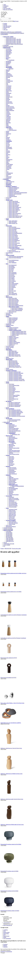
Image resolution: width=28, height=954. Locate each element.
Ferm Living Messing (13, 239)
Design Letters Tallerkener (14, 209)
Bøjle (7, 65)
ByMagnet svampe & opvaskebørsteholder (18, 192)
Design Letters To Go (13, 214)
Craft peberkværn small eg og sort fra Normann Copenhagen (14, 614)
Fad (7, 78)
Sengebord (8, 139)
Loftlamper (8, 116)
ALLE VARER (6, 545)
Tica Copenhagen (7, 938)
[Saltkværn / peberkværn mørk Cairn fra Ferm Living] (9, 797)
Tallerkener (11, 492)
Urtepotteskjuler (9, 173)
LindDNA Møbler (13, 341)
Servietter (8, 144)
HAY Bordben (12, 267)
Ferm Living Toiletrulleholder (15, 245)
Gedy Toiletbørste (12, 262)
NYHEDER (11, 33)
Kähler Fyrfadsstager (13, 317)
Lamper (7, 111)
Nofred (7, 368)
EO (6, 224)
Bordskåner (8, 62)
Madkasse (8, 120)
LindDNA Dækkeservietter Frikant (18, 333)
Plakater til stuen (12, 515)
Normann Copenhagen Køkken (15, 375)
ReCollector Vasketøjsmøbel (15, 405)
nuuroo (7, 381)
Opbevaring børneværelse (14, 450)
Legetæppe (8, 114)
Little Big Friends (10, 325)
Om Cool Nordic (7, 8)
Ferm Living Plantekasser (14, 240)
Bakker (7, 55)
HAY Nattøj (11, 282)
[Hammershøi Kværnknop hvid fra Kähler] (9, 889)
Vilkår (4, 4)
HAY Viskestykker (13, 293)
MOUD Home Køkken (14, 363)
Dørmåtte (8, 77)
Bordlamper (8, 61)
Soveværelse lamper (13, 503)
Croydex (8, 198)
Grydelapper (8, 85)
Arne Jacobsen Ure (10, 181)
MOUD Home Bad (13, 360)
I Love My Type (9, 313)
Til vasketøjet (9, 165)
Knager (7, 100)
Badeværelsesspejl (13, 425)
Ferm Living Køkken (13, 235)
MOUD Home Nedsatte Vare (15, 367)
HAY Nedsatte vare (13, 294)
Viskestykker (9, 176)
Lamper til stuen (12, 513)
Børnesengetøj (12, 445)
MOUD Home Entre (13, 362)
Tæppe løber (8, 168)
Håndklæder (8, 93)
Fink (7, 254)
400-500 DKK (9, 536)
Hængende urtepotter (13, 522)
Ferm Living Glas (12, 230)
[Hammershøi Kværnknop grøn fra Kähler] (9, 869)
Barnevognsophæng (13, 438)
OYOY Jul (11, 400)
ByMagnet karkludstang (14, 187)
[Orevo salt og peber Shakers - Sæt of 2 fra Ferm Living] (9, 701)
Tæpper (7, 169)
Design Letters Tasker (13, 211)
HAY (4, 934)
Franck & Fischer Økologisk (15, 257)
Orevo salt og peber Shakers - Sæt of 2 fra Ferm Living (12, 703)
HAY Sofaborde (12, 287)
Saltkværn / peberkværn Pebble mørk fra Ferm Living (12, 824)
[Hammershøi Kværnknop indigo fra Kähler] (9, 909)
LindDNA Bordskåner (13, 327)
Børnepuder (11, 444)
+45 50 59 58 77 (6, 922)
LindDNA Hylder (12, 338)
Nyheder (5, 24)
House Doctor (6, 936)
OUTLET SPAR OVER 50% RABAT (14, 44)
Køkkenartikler (9, 109)
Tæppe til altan (12, 524)
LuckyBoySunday (10, 346)
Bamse (7, 56)
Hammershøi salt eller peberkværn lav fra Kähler (11, 591)
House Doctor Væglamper (17, 309)
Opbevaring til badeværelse (14, 430)
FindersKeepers (9, 252)
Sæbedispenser (9, 159)
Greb (7, 84)
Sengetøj (8, 142)
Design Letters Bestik (13, 201)
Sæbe (7, 158)
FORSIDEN (6, 33)
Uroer (7, 171)
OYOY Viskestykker (13, 396)
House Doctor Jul (12, 311)
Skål (7, 149)
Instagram (5, 946)
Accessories (8, 49)
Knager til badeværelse (14, 428)
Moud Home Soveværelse (14, 365)
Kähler (4, 937)
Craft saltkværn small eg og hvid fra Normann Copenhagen (13, 638)
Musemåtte (8, 122)
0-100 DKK (8, 531)
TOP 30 (5, 542)
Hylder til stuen (12, 510)
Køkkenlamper (12, 483)
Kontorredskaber (12, 471)
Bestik (10, 476)
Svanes (7, 407)
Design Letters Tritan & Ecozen (15, 216)
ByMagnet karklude (13, 189)
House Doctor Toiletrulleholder (15, 310)
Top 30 (4, 28)
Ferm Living (6, 933)
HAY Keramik (12, 276)
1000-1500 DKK (9, 538)
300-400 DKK (9, 535)
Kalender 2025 (9, 96)
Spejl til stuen (11, 518)
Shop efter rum (6, 27)
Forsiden (5, 23)
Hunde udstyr (9, 90)
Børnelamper (9, 66)
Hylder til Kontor (12, 467)
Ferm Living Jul (12, 250)
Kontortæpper (12, 472)
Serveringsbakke (12, 489)
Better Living (9, 182)
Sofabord (8, 152)
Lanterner (8, 112)
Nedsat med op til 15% (11, 38)
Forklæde (8, 79)
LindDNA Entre (12, 336)
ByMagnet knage (12, 190)
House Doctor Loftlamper (16, 308)
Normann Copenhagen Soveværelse (16, 379)
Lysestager (8, 117)
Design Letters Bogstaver (14, 202)
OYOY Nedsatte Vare (13, 398)
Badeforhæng (9, 52)
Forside (2, 548)
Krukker (8, 105)
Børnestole (11, 68)
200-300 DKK (9, 533)
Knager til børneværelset (14, 448)
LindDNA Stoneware (13, 343)
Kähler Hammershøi (13, 319)
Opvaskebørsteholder (13, 488)
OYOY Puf (11, 394)
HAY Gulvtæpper (12, 272)
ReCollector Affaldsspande (14, 402)
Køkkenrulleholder (10, 110)
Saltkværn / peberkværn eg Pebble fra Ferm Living (11, 773)
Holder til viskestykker (13, 478)
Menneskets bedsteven (11, 526)
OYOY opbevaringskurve (14, 391)
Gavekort (8, 82)
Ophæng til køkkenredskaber (17, 486)
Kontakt (5, 7)
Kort (7, 104)
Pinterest (5, 945)
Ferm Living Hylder (13, 231)
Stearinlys (8, 154)
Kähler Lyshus (12, 321)
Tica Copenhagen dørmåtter (15, 410)
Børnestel (8, 69)
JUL (4, 546)
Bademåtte (8, 53)
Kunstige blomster (10, 106)
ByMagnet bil (12, 195)
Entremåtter (11, 461)
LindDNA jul (11, 344)
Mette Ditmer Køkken (13, 352)
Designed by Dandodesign (6, 951)
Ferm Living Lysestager (14, 238)
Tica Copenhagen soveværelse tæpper (17, 416)
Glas (7, 83)
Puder (7, 135)
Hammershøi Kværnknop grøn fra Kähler (9, 871)
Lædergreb (8, 119)
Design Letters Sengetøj (14, 208)
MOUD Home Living (13, 364)
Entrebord (11, 460)
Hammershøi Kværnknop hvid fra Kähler (9, 890)
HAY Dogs (11, 270)
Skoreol (7, 146)
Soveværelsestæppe (13, 504)
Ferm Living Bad (12, 227)
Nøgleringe (8, 126)
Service (7, 143)
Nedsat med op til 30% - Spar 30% (13, 40)
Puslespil (8, 137)
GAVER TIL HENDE (8, 529)
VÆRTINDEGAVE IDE (8, 543)
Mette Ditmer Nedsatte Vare (15, 355)
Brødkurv (8, 63)
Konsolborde (11, 60)
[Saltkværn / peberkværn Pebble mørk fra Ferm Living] (9, 823)
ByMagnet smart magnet (14, 191)
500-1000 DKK (9, 537)
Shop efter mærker (7, 26)
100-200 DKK (9, 532)
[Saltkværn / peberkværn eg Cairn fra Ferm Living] (9, 747)
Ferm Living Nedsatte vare (14, 251)
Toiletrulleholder (12, 432)
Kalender (8, 95)
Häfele (7, 295)
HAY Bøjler (11, 268)
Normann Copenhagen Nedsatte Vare (17, 380)
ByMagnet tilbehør (13, 196)
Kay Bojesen (9, 315)
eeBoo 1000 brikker (13, 220)
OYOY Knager (12, 387)
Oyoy (4, 931)
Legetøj (7, 115)
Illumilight (8, 314)
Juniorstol (11, 446)
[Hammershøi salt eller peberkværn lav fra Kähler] (9, 590)
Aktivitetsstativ (12, 437)
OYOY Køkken (12, 389)
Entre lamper (11, 457)
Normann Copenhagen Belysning (16, 373)
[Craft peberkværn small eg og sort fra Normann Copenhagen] (9, 613)
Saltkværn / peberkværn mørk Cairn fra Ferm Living (12, 799)
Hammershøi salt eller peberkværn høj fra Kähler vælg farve (13, 573)
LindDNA (5, 929)
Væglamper (8, 177)
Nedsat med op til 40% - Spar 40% (13, 41)
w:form (7, 417)
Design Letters (6, 932)
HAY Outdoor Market (13, 283)
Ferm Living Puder (13, 241)
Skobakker (11, 465)
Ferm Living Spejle (13, 244)
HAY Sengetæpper (13, 284)
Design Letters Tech (13, 212)
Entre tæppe (11, 459)
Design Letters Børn (13, 203)
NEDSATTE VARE (5, 32)
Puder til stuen (12, 516)
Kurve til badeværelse (13, 429)
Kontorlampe (11, 470)
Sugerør (7, 157)
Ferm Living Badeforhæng (14, 228)
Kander (7, 98)
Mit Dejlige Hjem (10, 358)
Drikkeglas (11, 477)
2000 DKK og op (10, 541)
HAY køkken (11, 278)
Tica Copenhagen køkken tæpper (16, 412)
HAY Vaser (11, 292)
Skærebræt (11, 491)
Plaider (7, 132)
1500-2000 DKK (9, 540)
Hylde (7, 92)
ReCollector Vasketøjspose (14, 406)
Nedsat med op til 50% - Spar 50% (13, 42)
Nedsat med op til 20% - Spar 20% (13, 39)
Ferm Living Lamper (13, 236)
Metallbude (8, 348)
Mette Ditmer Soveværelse (14, 354)
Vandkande (8, 174)
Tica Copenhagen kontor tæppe (15, 411)
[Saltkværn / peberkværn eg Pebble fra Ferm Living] (9, 772)
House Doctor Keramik (14, 300)
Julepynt (8, 94)
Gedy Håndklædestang (14, 260)
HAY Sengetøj (12, 286)
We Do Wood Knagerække (14, 419)
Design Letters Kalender (14, 204)
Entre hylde (11, 456)
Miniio (7, 357)
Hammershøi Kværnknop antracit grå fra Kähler (11, 844)
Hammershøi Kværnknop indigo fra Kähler (10, 910)
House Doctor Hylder (13, 299)
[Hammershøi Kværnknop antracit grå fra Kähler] (9, 843)
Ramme (7, 138)
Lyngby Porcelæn (10, 347)
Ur (6, 170)
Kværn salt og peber (10, 108)
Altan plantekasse (12, 521)
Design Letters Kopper (13, 206)
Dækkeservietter (9, 76)
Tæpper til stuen (12, 519)
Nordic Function (9, 369)
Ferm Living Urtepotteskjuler (17, 249)
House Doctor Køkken (13, 304)
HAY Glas (11, 271)
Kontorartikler (9, 101)
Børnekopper (11, 439)
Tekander (11, 493)
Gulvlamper (8, 87)
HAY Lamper (12, 279)
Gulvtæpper (8, 88)
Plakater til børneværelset (14, 451)
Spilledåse (11, 452)
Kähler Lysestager (12, 320)
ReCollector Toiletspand (14, 403)
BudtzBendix (9, 185)
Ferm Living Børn (13, 229)
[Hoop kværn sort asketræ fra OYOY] (9, 676)
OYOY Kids (11, 386)
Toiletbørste (8, 166)
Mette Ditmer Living (13, 353)
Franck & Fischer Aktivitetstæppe (16, 256)
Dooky (7, 218)
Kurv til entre (11, 464)
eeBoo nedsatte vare (13, 223)
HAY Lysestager (12, 281)
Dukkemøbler (9, 74)
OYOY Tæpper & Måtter (14, 395)
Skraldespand (9, 147)
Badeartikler (8, 51)
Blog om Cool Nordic (8, 9)
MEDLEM (16, 33)
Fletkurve (11, 128)
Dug (7, 72)
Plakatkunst (8, 133)
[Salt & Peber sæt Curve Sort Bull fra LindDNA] (9, 721)
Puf (6, 136)
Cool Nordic (8, 197)
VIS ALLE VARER (13, 32)
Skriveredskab (9, 148)
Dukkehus (8, 73)
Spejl (7, 153)
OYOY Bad (11, 384)
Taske (7, 162)
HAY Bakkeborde (13, 265)
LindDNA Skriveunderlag (14, 342)
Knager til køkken (12, 482)
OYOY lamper (12, 390)
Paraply (7, 131)
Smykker (8, 150)
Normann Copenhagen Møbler (15, 378)
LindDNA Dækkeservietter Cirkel (18, 331)
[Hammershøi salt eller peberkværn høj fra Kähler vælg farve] (9, 572)
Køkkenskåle (11, 487)
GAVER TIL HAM (7, 527)
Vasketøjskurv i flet (15, 434)
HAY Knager (11, 277)
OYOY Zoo (11, 397)
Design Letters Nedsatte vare (15, 217)
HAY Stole (11, 289)
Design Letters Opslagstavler (15, 207)
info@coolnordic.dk (7, 925)
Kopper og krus (9, 103)
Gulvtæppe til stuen (13, 509)
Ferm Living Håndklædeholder (15, 233)
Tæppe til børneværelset (14, 454)
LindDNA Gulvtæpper (13, 337)
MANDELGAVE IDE (8, 46)
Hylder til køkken (12, 479)
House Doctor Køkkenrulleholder (16, 305)
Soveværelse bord (12, 502)
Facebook (5, 944)
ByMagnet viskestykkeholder (15, 193)
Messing (8, 121)
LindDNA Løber (15, 335)
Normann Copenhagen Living (15, 376)
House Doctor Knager (13, 301)
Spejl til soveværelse (13, 505)
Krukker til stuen (12, 511)
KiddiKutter (8, 324)
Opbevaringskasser (13, 473)
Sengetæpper (11, 500)
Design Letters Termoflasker (15, 213)
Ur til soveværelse (12, 506)
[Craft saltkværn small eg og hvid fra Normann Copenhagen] (9, 636)
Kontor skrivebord (13, 468)
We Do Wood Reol (13, 421)
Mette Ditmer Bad (12, 351)
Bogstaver (8, 57)
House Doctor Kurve (13, 303)
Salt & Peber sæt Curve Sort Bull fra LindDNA (11, 722)
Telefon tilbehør (9, 164)
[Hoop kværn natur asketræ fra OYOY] (9, 656)
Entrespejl (11, 462)
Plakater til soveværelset (14, 499)
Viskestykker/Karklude (14, 494)
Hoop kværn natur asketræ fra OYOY (9, 657)
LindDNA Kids (12, 340)
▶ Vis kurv (16, 21)
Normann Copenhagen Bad (15, 371)
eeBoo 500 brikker (13, 222)
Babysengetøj (9, 50)
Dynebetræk (11, 497)
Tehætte (7, 163)
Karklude (8, 99)
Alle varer (5, 29)
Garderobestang (9, 81)
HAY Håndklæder (13, 273)
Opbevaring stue (12, 514)
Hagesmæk (8, 89)
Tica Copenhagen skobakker (15, 413)
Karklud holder (12, 481)
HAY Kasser (11, 274)
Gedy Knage (11, 261)
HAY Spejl (11, 288)
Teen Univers (9, 525)
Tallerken (8, 160)
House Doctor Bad (13, 298)
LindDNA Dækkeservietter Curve (18, 332)
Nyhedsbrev (5, 5)
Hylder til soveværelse (13, 498)
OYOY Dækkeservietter (14, 385)
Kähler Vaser (11, 322)
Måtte (7, 123)
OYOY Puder (12, 392)
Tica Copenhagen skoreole (14, 414)
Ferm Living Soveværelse (14, 243)
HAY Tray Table (12, 290)
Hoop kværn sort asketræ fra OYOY (8, 677)
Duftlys (7, 71)
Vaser (7, 175)
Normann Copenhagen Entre (15, 374)
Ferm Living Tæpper (13, 246)
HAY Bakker (11, 266)
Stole (7, 155)
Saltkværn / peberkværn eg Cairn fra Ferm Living (11, 748)
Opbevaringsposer (13, 130)
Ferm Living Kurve (13, 234)
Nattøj (7, 125)
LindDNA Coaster (13, 328)
